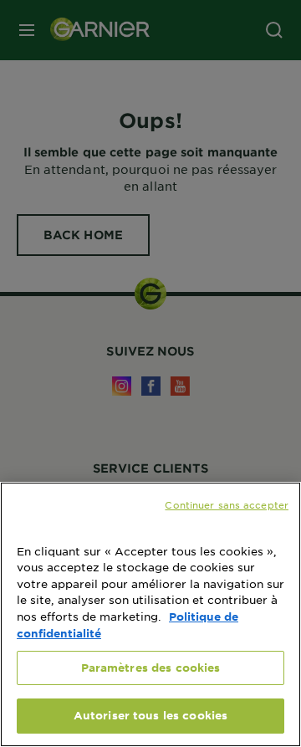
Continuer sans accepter (226, 504)
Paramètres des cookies (151, 667)
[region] (150, 614)
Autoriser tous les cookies (150, 715)
